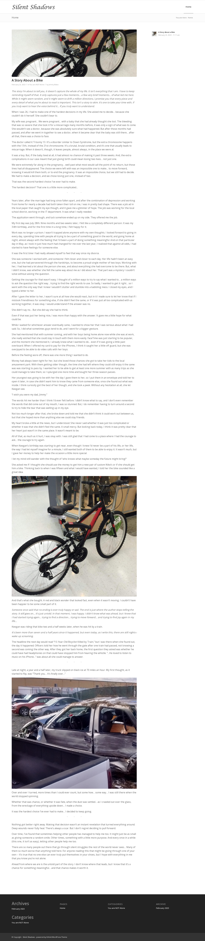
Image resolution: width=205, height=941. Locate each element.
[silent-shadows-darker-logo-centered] (33, 6)
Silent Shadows (29, 937)
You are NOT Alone (37, 85)
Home (15, 17)
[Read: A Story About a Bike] (154, 34)
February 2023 (18, 908)
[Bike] (74, 53)
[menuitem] (188, 6)
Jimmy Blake (54, 85)
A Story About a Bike (27, 80)
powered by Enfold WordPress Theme (51, 937)
